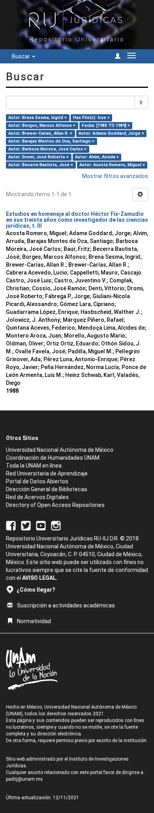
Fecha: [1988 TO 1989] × (106, 125)
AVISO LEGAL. (40, 578)
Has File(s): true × (91, 117)
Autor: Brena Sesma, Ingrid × (37, 117)
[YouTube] (41, 525)
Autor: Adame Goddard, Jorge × (111, 133)
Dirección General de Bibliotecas (46, 489)
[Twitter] (26, 525)
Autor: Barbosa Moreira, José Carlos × (47, 149)
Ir (141, 102)
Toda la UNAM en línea (34, 465)
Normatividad (34, 621)
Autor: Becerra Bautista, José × (40, 164)
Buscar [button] (21, 56)
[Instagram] (56, 525)
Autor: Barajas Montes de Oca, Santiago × (51, 141)
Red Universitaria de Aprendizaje (47, 473)
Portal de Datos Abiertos (37, 481)
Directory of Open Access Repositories (55, 505)
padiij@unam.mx (24, 779)
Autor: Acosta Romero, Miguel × (112, 164)
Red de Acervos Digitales (37, 497)
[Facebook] (11, 525)
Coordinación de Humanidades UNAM (53, 458)
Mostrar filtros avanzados (115, 176)
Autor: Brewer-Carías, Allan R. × (40, 133)
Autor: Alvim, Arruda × (97, 157)
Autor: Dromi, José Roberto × (38, 157)
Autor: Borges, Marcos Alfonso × (41, 125)
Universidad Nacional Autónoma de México (59, 450)
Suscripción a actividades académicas (66, 605)
